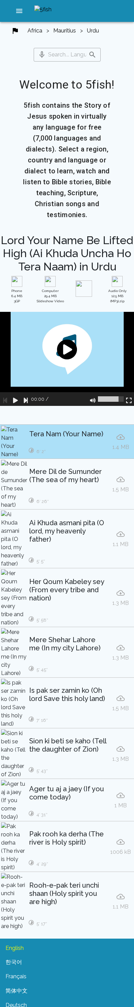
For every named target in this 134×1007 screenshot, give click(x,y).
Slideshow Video (50, 296)
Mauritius (64, 30)
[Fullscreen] (129, 399)
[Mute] (93, 399)
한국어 (13, 962)
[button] (19, 10)
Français (15, 976)
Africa (34, 30)
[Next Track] (26, 399)
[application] (67, 359)
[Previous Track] (5, 399)
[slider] (111, 399)
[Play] (15, 399)
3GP (16, 296)
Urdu (93, 30)
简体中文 (16, 991)
